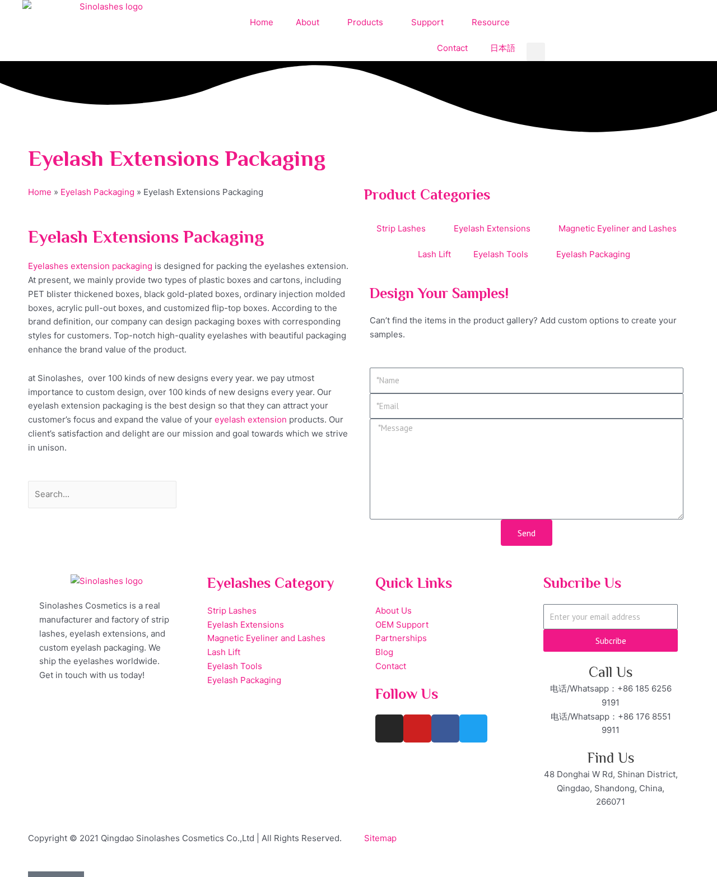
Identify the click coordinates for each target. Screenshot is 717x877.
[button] (536, 52)
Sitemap (380, 838)
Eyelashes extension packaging (90, 266)
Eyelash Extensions (492, 228)
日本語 (502, 48)
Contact (452, 48)
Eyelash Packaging (97, 192)
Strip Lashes (401, 228)
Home (261, 22)
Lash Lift (434, 254)
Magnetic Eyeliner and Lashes (617, 228)
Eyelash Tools (500, 254)
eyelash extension (251, 419)
